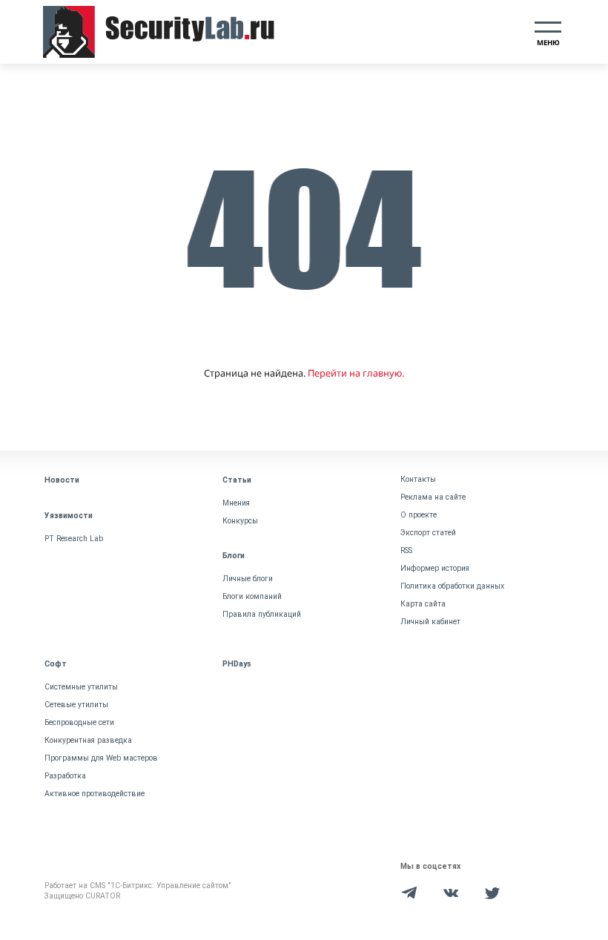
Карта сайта (423, 604)
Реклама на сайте (433, 497)
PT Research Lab (73, 538)
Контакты (418, 479)
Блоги (233, 555)
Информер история (434, 568)
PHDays (236, 664)
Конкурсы (240, 521)
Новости (61, 480)
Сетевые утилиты (76, 704)
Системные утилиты (81, 687)
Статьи (236, 480)
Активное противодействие (94, 793)
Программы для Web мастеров (101, 758)
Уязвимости (68, 515)
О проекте (418, 515)
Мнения (236, 503)
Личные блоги (247, 578)
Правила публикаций (261, 614)
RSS (406, 550)
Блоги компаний (252, 596)
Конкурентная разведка (88, 740)
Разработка (65, 776)
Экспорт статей (428, 532)
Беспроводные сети (79, 722)
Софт (55, 664)
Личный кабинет (430, 621)
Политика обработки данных (452, 586)
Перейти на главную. (356, 373)
